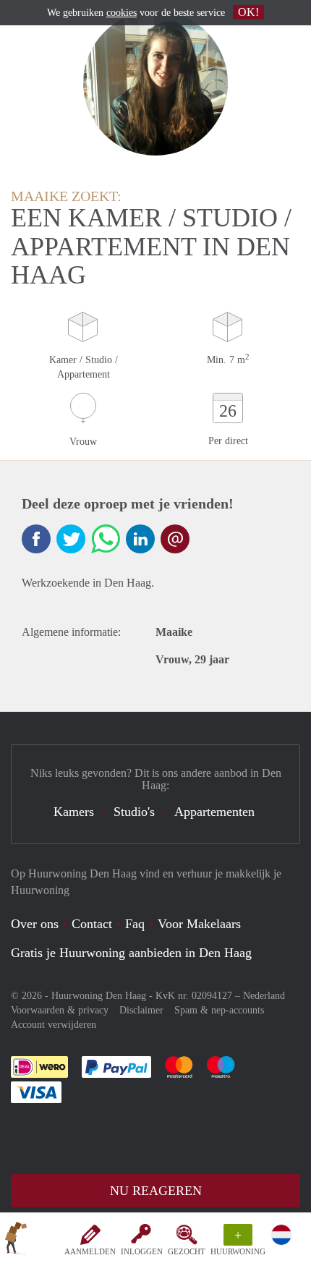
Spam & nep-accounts (219, 1010)
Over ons (35, 924)
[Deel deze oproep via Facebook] (36, 538)
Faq (135, 924)
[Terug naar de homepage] (16, 1240)
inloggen (142, 1251)
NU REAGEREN (156, 1190)
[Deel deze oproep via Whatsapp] (105, 538)
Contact (92, 924)
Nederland (264, 995)
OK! (248, 12)
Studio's (134, 811)
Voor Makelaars (199, 924)
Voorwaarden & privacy (59, 1010)
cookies (121, 12)
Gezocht (186, 1251)
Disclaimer (141, 1010)
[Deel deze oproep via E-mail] (175, 538)
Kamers (74, 811)
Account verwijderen (53, 1024)
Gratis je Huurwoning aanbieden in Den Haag (131, 952)
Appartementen (214, 811)
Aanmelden (90, 1251)
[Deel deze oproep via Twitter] (70, 538)
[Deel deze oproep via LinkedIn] (140, 538)
